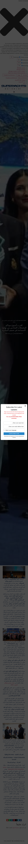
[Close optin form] (25, 406)
